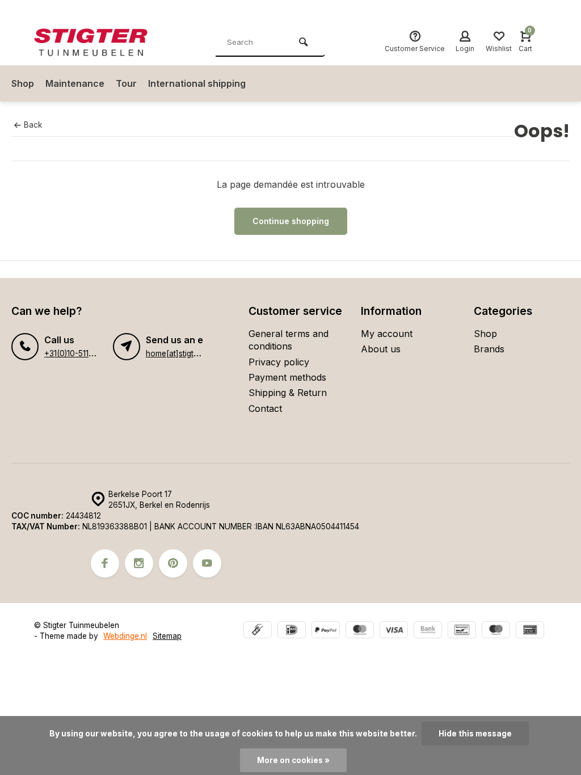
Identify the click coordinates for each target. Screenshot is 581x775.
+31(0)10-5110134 (75, 353)
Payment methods (287, 377)
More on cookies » (293, 760)
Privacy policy (279, 362)
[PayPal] (325, 631)
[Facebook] (105, 563)
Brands (489, 349)
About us (381, 349)
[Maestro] (496, 631)
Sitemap (167, 636)
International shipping (197, 83)
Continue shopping (290, 221)
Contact (265, 408)
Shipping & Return (288, 392)
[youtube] (207, 563)
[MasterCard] (360, 631)
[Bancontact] (462, 631)
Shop (22, 83)
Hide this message (475, 733)
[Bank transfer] (428, 631)
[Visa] (394, 631)
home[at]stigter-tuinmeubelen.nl (203, 353)
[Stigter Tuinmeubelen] (102, 43)
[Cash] (257, 631)
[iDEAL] (291, 631)
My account (386, 333)
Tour (126, 83)
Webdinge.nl (125, 636)
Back (33, 124)
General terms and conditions (289, 340)
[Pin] (530, 631)
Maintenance (74, 83)
